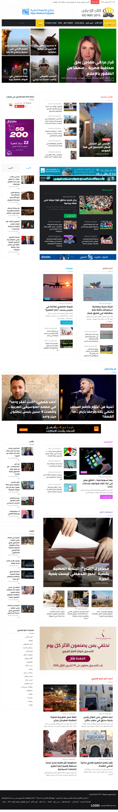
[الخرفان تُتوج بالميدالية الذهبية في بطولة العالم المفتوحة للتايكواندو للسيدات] (70, 239)
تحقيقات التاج (68, 22)
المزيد (40, 22)
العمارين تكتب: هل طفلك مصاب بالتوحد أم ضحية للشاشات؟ (13, 225)
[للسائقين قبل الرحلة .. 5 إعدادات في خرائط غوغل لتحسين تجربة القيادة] (70, 452)
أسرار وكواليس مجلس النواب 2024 (18, 802)
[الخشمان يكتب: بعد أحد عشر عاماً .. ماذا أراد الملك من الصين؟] (27, 451)
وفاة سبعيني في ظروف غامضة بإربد (18, 78)
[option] (59, 56)
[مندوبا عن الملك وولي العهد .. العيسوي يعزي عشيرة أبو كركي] (27, 608)
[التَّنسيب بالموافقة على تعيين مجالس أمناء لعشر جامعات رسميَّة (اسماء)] (70, 119)
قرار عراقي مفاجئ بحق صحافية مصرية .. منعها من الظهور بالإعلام (90, 67)
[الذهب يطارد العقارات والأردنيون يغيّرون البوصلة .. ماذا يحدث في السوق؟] (54, 599)
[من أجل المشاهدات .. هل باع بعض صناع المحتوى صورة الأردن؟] (27, 467)
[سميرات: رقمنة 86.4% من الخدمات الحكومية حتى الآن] (70, 475)
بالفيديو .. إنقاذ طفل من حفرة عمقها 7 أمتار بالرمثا (53, 156)
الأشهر (10, 168)
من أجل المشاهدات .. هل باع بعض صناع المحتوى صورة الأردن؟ (13, 469)
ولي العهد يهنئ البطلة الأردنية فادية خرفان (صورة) (74, 2)
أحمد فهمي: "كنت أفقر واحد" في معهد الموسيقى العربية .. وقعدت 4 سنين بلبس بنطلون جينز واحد (32, 409)
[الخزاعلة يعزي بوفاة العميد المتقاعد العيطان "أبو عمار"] (27, 574)
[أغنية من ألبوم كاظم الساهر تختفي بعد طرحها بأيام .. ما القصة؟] (87, 398)
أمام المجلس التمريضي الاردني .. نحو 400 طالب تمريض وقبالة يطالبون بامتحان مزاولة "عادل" (78, 615)
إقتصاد (30, 640)
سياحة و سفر (28, 673)
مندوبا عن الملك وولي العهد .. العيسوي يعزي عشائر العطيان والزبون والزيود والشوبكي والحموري (13, 545)
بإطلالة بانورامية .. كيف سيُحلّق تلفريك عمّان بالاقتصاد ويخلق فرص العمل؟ (102, 614)
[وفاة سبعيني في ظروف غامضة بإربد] (16, 69)
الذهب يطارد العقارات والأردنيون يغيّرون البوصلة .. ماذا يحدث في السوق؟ (55, 614)
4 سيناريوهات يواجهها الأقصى (14, 512)
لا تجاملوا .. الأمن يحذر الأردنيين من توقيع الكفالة (45, 48)
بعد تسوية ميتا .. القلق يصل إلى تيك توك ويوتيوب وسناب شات (97, 483)
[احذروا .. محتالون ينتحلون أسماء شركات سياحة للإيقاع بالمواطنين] (70, 131)
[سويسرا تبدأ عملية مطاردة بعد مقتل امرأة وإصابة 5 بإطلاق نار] (66, 344)
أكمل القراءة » (70, 216)
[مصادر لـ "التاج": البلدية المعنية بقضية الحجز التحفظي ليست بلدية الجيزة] (78, 552)
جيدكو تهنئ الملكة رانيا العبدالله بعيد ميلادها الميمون (13, 196)
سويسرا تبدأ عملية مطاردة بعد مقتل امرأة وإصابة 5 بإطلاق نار (51, 347)
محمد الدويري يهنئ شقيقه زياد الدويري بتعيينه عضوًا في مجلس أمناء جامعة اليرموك (13, 243)
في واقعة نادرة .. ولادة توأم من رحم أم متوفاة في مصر (51, 333)
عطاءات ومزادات (51, 22)
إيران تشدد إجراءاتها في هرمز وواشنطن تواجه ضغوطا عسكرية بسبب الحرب (91, 338)
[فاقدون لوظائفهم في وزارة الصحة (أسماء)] (71, 144)
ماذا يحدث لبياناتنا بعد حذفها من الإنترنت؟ (54, 465)
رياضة (60, 22)
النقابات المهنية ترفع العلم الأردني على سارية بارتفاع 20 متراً (16, 48)
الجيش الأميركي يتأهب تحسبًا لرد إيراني (44, 78)
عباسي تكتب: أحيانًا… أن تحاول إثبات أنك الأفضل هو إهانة (13, 180)
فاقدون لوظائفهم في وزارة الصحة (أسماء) (54, 144)
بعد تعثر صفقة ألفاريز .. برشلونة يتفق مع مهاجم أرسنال (89, 226)
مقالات (30, 694)
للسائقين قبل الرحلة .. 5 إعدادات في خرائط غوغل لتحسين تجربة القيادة (53, 453)
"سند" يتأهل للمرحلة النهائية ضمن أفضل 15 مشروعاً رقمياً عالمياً (54, 489)
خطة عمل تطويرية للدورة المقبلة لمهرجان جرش (63, 718)
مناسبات (30, 698)
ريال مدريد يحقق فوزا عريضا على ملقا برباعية (60, 201)
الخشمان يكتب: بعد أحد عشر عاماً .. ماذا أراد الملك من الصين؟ (12, 452)
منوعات (30, 701)
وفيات (31, 705)
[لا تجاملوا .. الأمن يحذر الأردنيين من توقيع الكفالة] (44, 42)
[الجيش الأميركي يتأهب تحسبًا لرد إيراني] (44, 69)
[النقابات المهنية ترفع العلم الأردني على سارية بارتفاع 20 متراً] (16, 42)
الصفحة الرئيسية (109, 22)
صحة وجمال (28, 676)
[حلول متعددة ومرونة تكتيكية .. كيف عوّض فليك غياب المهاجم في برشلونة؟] (70, 225)
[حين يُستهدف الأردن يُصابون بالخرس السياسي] (27, 501)
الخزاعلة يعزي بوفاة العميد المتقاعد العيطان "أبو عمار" (13, 575)
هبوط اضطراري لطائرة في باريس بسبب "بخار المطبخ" (59, 308)
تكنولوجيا (30, 662)
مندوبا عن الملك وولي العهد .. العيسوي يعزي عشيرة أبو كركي (13, 609)
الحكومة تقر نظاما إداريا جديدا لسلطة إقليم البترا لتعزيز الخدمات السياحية (61, 766)
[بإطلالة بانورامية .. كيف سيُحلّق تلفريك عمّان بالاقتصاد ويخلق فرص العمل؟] (102, 599)
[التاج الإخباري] (98, 11)
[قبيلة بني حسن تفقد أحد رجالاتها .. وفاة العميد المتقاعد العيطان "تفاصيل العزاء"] (27, 590)
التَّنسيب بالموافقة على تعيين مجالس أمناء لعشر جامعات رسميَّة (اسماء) (53, 121)
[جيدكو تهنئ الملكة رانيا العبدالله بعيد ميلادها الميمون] (27, 195)
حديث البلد (29, 665)
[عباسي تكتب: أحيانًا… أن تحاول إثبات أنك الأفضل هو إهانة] (27, 179)
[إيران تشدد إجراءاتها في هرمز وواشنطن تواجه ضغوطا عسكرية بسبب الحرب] (106, 335)
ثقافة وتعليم (29, 658)
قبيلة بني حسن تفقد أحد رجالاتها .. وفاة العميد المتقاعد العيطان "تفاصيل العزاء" (13, 592)
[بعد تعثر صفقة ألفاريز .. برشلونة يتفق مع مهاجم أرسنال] (106, 225)
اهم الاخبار (29, 651)
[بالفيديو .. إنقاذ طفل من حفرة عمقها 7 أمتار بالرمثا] (74, 155)
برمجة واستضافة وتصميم (108, 805)
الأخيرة (28, 168)
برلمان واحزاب (79, 22)
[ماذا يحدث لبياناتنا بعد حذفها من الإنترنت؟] (70, 464)
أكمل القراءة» (106, 326)
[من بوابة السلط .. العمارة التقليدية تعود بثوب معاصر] (27, 211)
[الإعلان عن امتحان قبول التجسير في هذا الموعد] (96, 130)
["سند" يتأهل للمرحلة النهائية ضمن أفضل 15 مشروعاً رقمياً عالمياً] (70, 487)
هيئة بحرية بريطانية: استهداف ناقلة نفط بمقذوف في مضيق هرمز (100, 309)
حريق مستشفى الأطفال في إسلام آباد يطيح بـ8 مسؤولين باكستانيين (91, 352)
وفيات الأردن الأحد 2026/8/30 (13, 562)
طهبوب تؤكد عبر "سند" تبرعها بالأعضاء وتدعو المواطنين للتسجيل (53, 109)
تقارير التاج (34, 802)
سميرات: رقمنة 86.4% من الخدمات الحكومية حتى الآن (52, 477)
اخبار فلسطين (28, 644)
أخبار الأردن (98, 22)
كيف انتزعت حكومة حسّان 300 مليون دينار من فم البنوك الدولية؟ (13, 486)
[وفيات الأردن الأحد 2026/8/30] (27, 564)
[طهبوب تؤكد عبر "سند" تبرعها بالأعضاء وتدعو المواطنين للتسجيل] (70, 107)
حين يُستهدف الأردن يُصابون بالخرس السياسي (13, 501)
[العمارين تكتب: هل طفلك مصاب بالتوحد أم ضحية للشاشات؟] (27, 224)
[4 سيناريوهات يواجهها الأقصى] (27, 514)
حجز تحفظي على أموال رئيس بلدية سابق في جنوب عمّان (98, 718)
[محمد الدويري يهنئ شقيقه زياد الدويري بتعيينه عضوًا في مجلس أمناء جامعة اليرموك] (27, 240)
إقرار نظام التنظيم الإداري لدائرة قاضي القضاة (97, 764)
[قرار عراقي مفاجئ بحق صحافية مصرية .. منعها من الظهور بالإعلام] (87, 56)
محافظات (29, 690)
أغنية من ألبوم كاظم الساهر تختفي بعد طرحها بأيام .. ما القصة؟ (92, 412)
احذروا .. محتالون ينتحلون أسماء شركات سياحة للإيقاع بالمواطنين (53, 133)
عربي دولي (89, 22)
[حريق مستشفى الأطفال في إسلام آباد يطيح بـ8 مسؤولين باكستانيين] (106, 349)
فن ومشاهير (28, 683)
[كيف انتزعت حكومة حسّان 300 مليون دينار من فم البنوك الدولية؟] (27, 485)
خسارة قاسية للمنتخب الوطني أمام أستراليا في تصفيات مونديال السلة (90, 241)
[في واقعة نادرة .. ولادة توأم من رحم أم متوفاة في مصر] (66, 331)
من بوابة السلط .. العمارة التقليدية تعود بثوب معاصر (13, 211)
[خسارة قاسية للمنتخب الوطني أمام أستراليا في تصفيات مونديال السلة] (106, 239)
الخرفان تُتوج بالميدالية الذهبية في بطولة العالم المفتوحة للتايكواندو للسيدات (53, 242)
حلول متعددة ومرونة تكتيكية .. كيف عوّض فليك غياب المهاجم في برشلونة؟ (53, 228)
